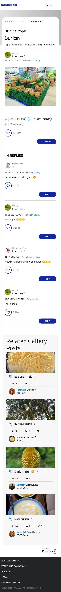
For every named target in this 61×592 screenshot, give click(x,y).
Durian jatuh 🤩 (24, 471)
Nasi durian (21, 519)
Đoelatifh (21, 485)
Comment (47, 142)
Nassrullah (22, 390)
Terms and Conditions (14, 566)
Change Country (10, 582)
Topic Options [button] (51, 29)
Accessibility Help (11, 561)
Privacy (5, 571)
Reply (47, 194)
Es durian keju (23, 376)
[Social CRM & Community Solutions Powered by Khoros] (49, 550)
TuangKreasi (16, 124)
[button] (51, 54)
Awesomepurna (18, 119)
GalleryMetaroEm (42, 119)
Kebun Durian (23, 424)
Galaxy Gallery (33, 60)
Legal (4, 577)
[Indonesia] (9, 4)
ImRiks (20, 437)
